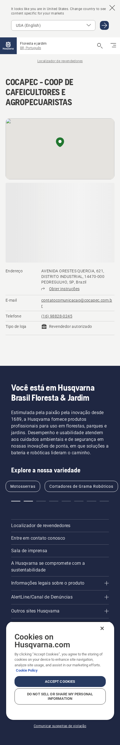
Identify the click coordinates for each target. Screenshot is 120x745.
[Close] (102, 628)
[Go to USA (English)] (104, 25)
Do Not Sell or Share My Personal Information (60, 696)
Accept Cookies (60, 681)
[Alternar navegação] (113, 45)
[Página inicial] (8, 45)
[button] (60, 142)
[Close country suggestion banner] (112, 7)
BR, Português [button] (30, 48)
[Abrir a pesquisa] (100, 45)
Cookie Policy (27, 670)
